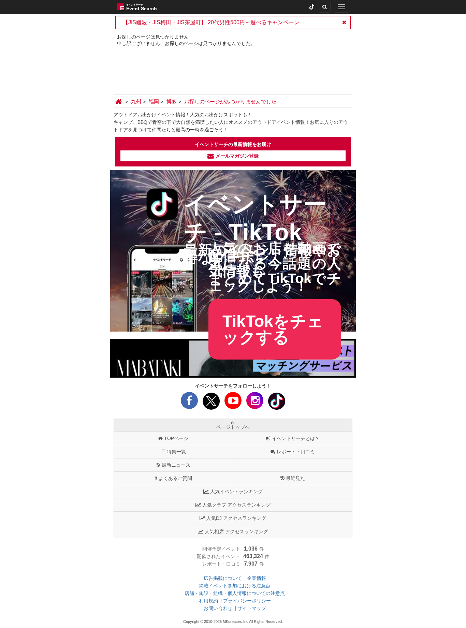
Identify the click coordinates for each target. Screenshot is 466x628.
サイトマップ (251, 608)
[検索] (325, 7)
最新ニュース (176, 465)
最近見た (295, 478)
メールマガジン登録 (237, 156)
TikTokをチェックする (272, 329)
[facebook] (189, 402)
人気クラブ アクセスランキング (236, 505)
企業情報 (256, 578)
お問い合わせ (218, 608)
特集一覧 (176, 451)
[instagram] (254, 402)
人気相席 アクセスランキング (236, 531)
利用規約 (208, 600)
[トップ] (119, 101)
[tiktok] (311, 6)
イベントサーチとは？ (296, 438)
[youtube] (233, 402)
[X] (211, 402)
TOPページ (176, 438)
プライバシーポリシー (247, 600)
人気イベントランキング (236, 491)
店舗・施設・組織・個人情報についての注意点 (235, 593)
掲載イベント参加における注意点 (235, 585)
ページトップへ (233, 427)
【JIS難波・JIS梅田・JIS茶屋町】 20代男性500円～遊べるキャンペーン (211, 22)
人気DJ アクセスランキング (236, 518)
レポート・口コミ (296, 451)
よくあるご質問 (175, 478)
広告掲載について (223, 578)
